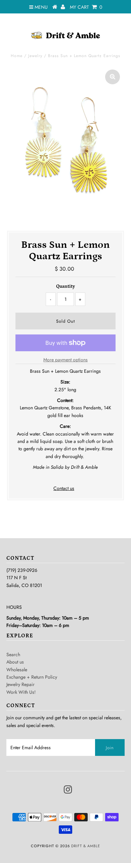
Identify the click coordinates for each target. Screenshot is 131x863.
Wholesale (16, 669)
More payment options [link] (65, 359)
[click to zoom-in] (112, 77)
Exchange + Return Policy (31, 677)
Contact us (63, 488)
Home (17, 56)
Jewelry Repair (20, 684)
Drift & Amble (85, 846)
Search (13, 654)
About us (15, 661)
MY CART (86, 7)
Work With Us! (21, 692)
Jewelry (35, 56)
